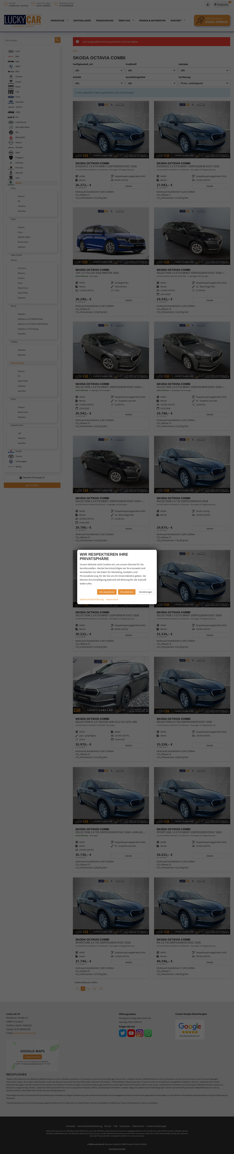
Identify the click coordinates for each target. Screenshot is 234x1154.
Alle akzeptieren (106, 591)
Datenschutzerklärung (92, 599)
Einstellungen (145, 591)
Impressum (112, 599)
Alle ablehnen (126, 591)
